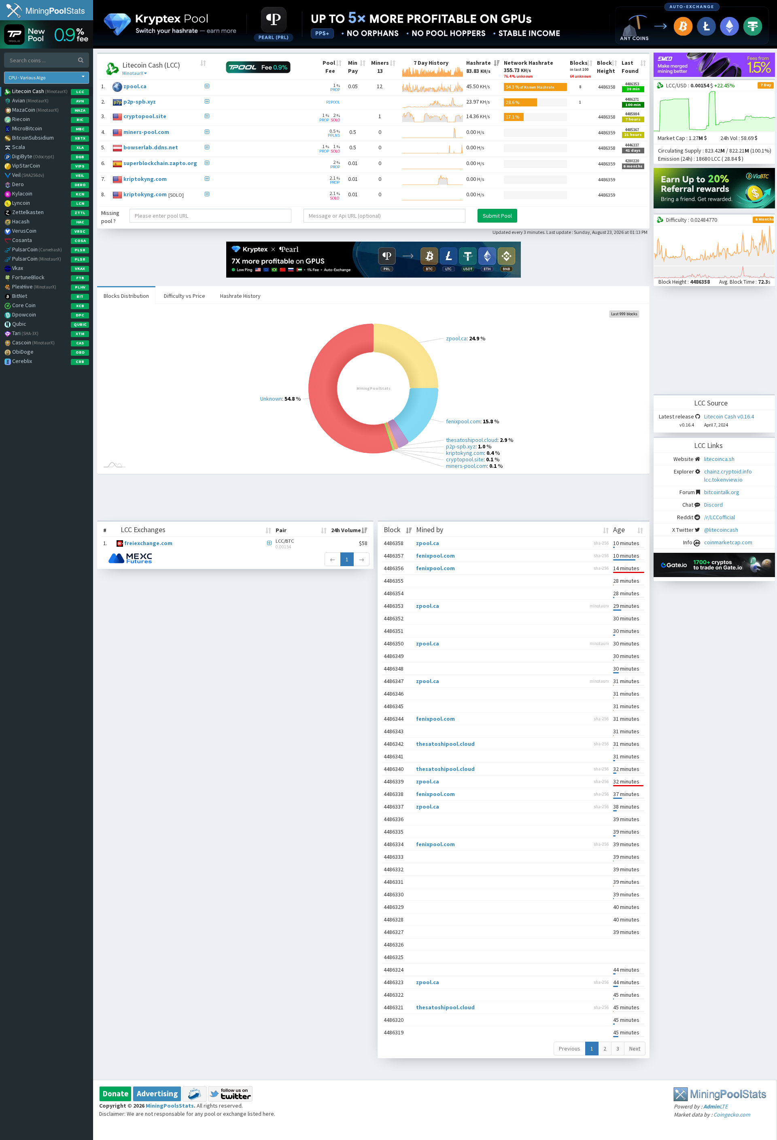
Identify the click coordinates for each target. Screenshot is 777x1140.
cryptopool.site (144, 116)
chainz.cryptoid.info (728, 471)
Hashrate (478, 66)
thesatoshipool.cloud (445, 743)
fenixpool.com (435, 555)
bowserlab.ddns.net (150, 147)
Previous (569, 1048)
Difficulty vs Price (184, 295)
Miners (380, 66)
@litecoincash (721, 529)
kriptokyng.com (145, 179)
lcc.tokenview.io (723, 479)
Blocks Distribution (126, 295)
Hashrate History (240, 295)
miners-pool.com (146, 132)
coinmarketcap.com (728, 542)
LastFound (630, 66)
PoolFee (329, 66)
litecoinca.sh (719, 459)
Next (634, 1048)
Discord (713, 504)
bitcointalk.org (721, 492)
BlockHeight (606, 66)
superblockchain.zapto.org (160, 163)
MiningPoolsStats (170, 1105)
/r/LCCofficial (719, 517)
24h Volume (346, 530)
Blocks (580, 69)
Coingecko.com (731, 1114)
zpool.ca (134, 86)
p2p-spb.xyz (139, 102)
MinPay (353, 66)
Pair (281, 530)
